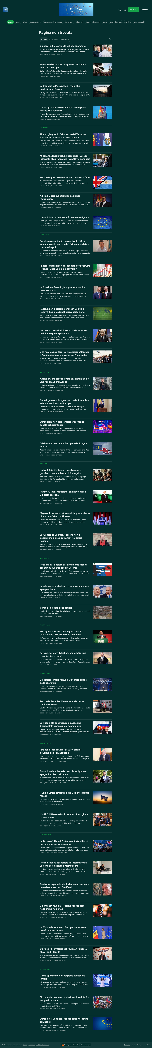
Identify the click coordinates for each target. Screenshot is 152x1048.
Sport (105, 22)
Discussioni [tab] (64, 39)
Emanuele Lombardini (54, 54)
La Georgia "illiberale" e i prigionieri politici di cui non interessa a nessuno (64, 843)
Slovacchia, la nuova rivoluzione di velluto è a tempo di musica (64, 999)
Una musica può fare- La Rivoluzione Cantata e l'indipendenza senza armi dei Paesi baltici (64, 353)
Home (10, 22)
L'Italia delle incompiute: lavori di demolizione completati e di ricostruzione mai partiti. (65, 612)
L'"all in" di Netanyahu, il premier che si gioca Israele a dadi (64, 816)
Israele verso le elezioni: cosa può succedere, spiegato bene (64, 588)
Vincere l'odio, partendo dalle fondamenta (63, 46)
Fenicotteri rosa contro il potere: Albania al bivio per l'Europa (63, 66)
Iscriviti (133, 9)
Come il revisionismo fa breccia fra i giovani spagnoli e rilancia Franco (63, 773)
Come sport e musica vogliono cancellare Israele (62, 977)
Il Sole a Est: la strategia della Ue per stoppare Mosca (64, 794)
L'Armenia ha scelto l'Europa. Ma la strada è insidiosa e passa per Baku (63, 332)
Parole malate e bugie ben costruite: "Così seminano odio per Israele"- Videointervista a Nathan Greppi (64, 244)
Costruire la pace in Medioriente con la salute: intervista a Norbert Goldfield (65, 886)
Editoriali (79, 22)
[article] (76, 52)
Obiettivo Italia (35, 22)
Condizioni (31, 1045)
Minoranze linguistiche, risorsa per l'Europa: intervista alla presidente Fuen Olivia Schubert (65, 157)
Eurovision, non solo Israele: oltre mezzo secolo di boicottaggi (62, 423)
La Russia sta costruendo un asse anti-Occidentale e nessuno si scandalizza (61, 724)
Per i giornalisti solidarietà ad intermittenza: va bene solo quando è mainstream (63, 864)
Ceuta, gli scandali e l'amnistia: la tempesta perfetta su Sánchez (63, 109)
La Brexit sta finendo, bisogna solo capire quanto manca (62, 289)
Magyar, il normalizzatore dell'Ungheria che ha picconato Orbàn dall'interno (65, 515)
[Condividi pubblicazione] (124, 9)
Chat (25, 22)
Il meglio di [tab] (53, 39)
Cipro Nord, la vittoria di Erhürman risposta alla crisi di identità (63, 950)
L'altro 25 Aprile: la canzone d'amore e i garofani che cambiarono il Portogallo (61, 472)
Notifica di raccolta (42, 1045)
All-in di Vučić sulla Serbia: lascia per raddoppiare (60, 197)
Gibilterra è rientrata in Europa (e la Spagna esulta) (63, 445)
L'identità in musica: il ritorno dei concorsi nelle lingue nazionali (62, 907)
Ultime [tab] (44, 39)
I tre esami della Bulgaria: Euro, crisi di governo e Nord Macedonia (60, 751)
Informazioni (139, 22)
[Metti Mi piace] (41, 100)
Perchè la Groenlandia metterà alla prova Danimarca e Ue (62, 703)
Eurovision (69, 22)
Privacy (25, 1045)
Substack (127, 1045)
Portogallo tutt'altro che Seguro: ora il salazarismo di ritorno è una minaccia (60, 633)
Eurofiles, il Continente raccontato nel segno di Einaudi (64, 1020)
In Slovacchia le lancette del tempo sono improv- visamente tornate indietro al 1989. (64, 1004)
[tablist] (55, 39)
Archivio (127, 22)
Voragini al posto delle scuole (56, 607)
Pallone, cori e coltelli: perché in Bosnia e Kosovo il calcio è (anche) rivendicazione (62, 310)
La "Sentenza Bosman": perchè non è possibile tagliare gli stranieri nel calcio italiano (61, 537)
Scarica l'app (85, 1045)
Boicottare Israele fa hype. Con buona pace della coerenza (63, 681)
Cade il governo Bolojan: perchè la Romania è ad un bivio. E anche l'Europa (64, 402)
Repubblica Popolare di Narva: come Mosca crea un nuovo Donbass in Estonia (63, 566)
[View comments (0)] (57, 79)
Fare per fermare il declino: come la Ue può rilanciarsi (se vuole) (63, 655)
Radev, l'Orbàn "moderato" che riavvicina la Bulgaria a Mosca (63, 493)
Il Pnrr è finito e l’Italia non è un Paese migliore (64, 217)
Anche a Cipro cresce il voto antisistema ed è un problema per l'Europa (64, 380)
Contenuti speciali (93, 22)
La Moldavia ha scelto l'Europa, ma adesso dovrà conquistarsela (63, 929)
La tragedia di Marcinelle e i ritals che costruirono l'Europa (60, 87)
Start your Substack (71, 1045)
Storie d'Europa (116, 22)
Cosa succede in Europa (53, 22)
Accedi (145, 9)
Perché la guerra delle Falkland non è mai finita (65, 177)
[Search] (119, 9)
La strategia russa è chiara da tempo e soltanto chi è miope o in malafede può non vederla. (65, 800)
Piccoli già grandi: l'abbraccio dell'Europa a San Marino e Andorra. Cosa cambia (63, 136)
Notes (18, 22)
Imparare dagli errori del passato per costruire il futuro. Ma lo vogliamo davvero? (65, 267)
